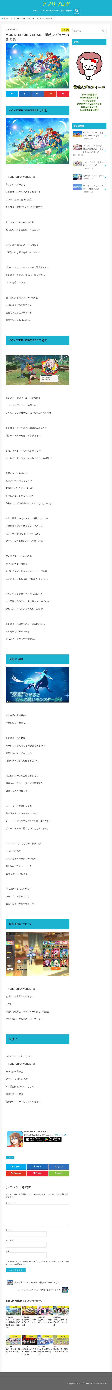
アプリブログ (56, 4)
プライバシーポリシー (49, 11)
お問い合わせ (66, 11)
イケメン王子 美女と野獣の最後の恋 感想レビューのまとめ (88, 150)
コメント (11, 1203)
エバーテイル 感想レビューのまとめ (93, 165)
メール (10, 1240)
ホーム (35, 11)
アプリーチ (59, 1135)
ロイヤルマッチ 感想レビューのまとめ (93, 135)
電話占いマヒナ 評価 (93, 177)
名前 (9, 1230)
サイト (8, 1251)
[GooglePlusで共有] (50, 94)
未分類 (10, 1157)
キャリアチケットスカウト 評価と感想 (93, 189)
